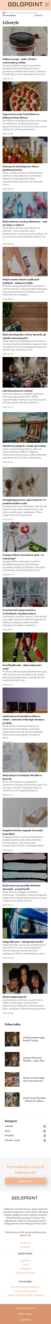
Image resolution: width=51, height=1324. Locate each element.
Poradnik (9, 1135)
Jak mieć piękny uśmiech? (15, 996)
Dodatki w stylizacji (25, 1291)
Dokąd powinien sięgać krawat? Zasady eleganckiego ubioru (34, 1039)
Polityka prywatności (25, 1308)
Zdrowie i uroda (12, 1140)
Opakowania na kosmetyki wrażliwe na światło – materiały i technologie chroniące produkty (23, 720)
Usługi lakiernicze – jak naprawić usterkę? (23, 941)
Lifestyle (9, 1126)
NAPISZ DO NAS (25, 1181)
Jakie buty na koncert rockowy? (18, 390)
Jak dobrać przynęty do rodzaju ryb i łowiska (24, 445)
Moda (7, 1130)
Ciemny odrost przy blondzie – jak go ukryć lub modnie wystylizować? (34, 1059)
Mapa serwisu (25, 1313)
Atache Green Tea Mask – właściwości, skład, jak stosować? (34, 1099)
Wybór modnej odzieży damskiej (25, 1295)
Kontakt (25, 1247)
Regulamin (25, 1319)
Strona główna (9, 15)
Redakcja (25, 1243)
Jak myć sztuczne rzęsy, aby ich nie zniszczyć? (34, 1079)
